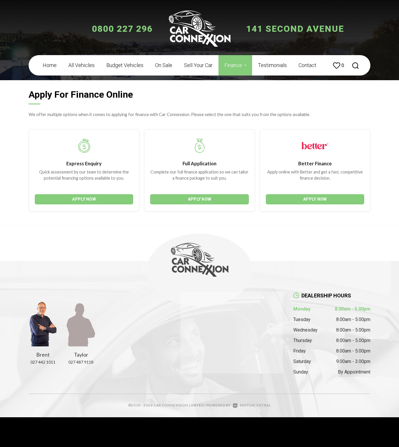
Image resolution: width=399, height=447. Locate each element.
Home (50, 65)
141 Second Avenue (295, 29)
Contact (307, 65)
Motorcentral (255, 405)
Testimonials (272, 65)
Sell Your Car (198, 65)
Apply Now (84, 199)
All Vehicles (81, 65)
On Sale (163, 65)
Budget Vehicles (124, 65)
